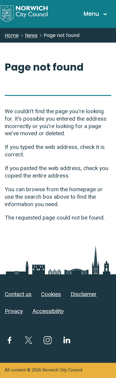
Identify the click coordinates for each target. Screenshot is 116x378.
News (31, 35)
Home (12, 35)
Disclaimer (83, 294)
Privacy (14, 311)
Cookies (51, 294)
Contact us (18, 294)
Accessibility (48, 311)
